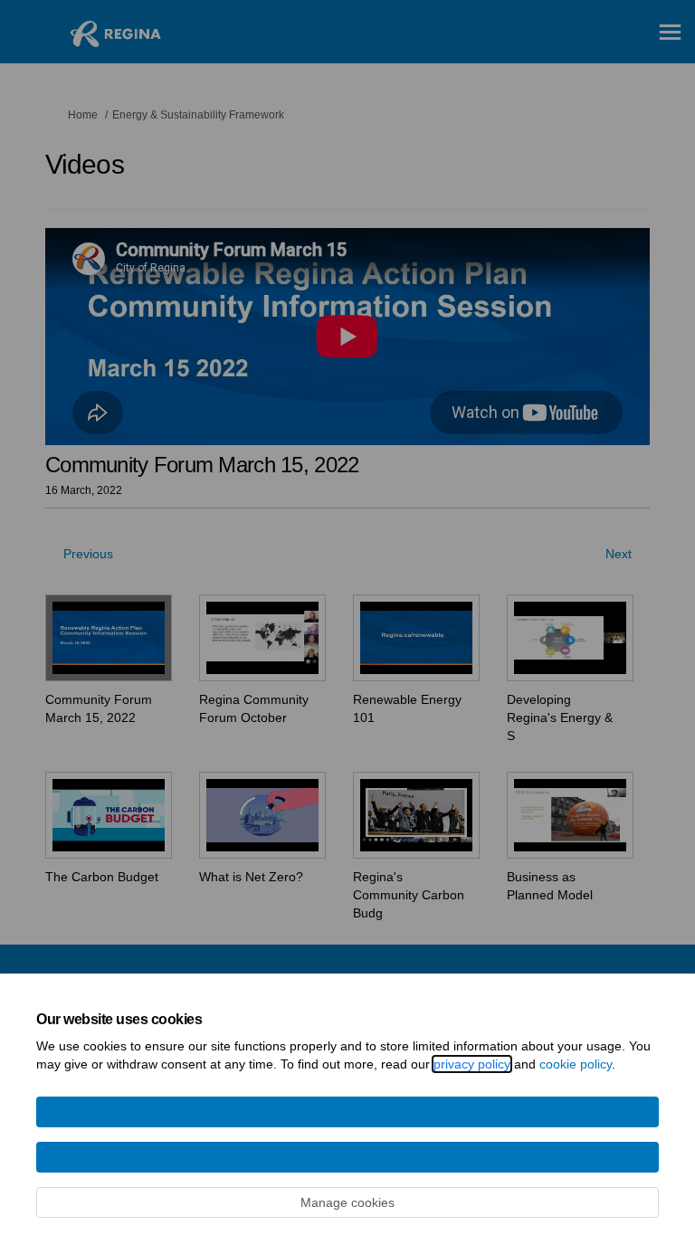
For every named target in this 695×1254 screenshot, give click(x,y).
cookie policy (575, 1064)
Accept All (348, 1157)
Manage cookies (347, 1202)
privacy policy (471, 1064)
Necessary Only (347, 1112)
